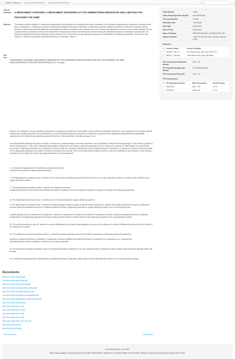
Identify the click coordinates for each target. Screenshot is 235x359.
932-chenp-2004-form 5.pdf (13, 317)
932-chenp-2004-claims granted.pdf (16, 284)
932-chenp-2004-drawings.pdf (14, 302)
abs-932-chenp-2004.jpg (12, 328)
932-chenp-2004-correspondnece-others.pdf (19, 288)
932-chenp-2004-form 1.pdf (13, 306)
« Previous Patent (9, 334)
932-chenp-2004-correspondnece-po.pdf (18, 291)
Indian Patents (13, 2)
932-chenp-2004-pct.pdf (11, 324)
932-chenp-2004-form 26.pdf (13, 310)
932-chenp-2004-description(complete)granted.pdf (22, 299)
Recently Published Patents (59, 2)
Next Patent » (148, 334)
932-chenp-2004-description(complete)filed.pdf (20, 295)
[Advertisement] (78, 46)
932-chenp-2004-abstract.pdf (13, 277)
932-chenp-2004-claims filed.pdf (14, 280)
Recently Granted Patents (35, 2)
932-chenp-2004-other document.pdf (16, 321)
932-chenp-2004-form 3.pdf (13, 313)
